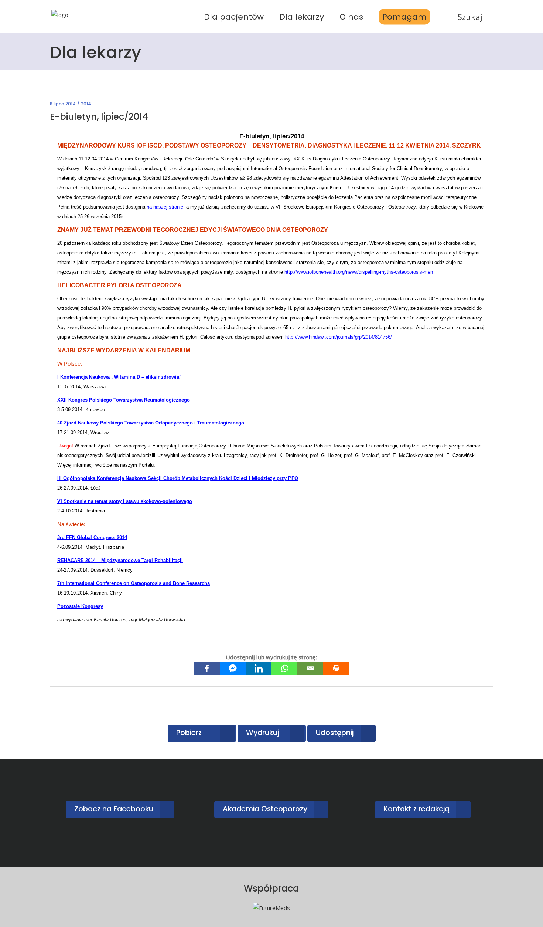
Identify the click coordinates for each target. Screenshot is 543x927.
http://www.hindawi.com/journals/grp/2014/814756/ (338, 337)
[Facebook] (207, 668)
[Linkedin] (259, 668)
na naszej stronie (165, 207)
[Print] (336, 668)
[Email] (310, 668)
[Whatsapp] (284, 668)
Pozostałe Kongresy (80, 606)
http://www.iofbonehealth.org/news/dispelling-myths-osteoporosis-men (358, 272)
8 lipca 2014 (63, 104)
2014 (86, 104)
